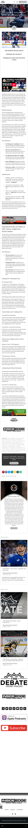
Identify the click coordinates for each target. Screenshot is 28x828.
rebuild (10, 451)
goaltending (12, 447)
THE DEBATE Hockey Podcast (17, 438)
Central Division (10, 450)
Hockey (4, 441)
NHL (14, 9)
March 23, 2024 (6, 626)
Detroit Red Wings (6, 443)
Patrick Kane (15, 443)
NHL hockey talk (20, 447)
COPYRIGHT (20, 809)
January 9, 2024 (7, 574)
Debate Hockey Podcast (17, 449)
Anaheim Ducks (12, 446)
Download (13, 463)
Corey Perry (16, 451)
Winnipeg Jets (18, 442)
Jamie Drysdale (6, 449)
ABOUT (7, 809)
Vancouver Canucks (11, 441)
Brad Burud (5, 439)
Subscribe (22, 2)
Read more (6, 581)
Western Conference (15, 444)
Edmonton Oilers (10, 442)
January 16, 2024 (19, 20)
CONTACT (12, 809)
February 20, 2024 (7, 665)
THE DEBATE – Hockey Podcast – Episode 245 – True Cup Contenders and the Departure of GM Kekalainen (13, 661)
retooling (4, 451)
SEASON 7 (4, 542)
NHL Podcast (19, 439)
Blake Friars (12, 439)
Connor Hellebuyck (20, 450)
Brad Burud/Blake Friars (7, 20)
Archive (14, 528)
